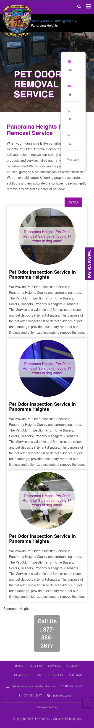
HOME (19, 665)
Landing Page (63, 20)
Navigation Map (47, 707)
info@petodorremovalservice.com (33, 686)
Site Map (75, 675)
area (46, 20)
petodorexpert (61, 695)
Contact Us (55, 675)
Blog (37, 675)
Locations (20, 675)
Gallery (72, 665)
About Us (36, 665)
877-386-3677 (33, 695)
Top (87, 702)
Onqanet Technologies (67, 718)
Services (54, 665)
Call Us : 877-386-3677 (47, 633)
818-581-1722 (74, 686)
